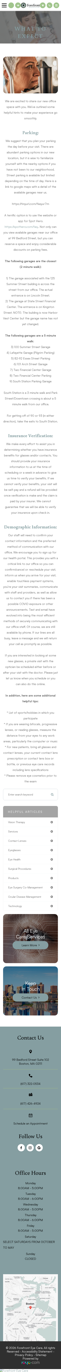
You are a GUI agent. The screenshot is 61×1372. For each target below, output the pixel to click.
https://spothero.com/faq (21, 226)
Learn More (29, 945)
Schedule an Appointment (31, 1123)
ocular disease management (24, 896)
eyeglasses (14, 850)
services (13, 831)
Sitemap (41, 1355)
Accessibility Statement (37, 1351)
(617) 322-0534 (30, 1083)
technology (15, 906)
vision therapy (16, 822)
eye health (14, 859)
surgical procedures (19, 868)
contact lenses (17, 840)
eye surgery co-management (25, 887)
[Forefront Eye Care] (30, 1370)
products (13, 878)
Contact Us (29, 997)
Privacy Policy (24, 1355)
